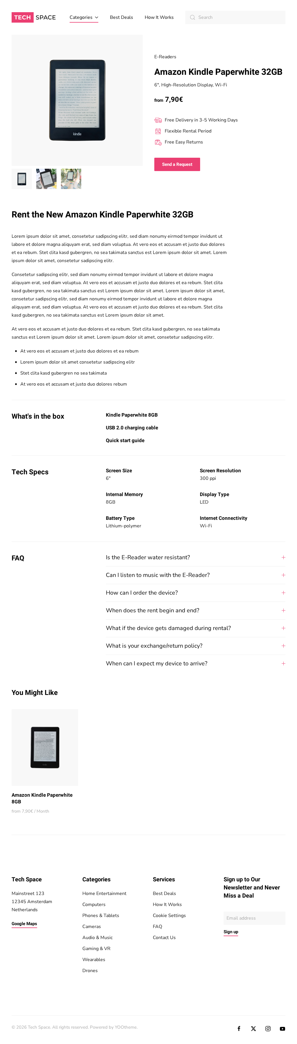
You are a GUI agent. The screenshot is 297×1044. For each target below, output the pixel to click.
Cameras (91, 926)
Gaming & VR (96, 948)
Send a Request (177, 164)
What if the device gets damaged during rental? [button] (168, 628)
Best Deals (121, 17)
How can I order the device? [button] (142, 593)
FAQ (157, 926)
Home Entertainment (104, 893)
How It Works (159, 17)
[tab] (22, 179)
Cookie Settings (169, 915)
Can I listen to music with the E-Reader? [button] (158, 575)
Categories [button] (81, 17)
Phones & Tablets (100, 915)
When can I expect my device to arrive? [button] (156, 663)
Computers (94, 904)
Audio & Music (97, 937)
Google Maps (24, 923)
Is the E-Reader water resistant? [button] (148, 557)
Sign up (231, 932)
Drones (90, 970)
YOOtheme (126, 1027)
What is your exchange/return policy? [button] (154, 646)
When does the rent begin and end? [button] (152, 610)
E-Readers (165, 57)
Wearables (93, 959)
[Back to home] (35, 17)
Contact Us (164, 937)
